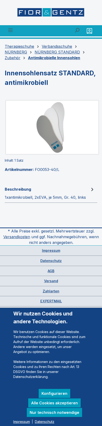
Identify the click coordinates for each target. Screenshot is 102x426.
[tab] (50, 193)
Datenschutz (51, 261)
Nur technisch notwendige (54, 412)
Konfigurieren (54, 393)
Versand (51, 281)
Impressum (51, 250)
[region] (51, 127)
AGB (51, 271)
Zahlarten (51, 291)
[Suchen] (77, 30)
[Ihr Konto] (90, 30)
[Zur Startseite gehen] (51, 13)
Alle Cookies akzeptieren (54, 403)
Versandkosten (16, 236)
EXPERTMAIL (51, 301)
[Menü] (10, 30)
